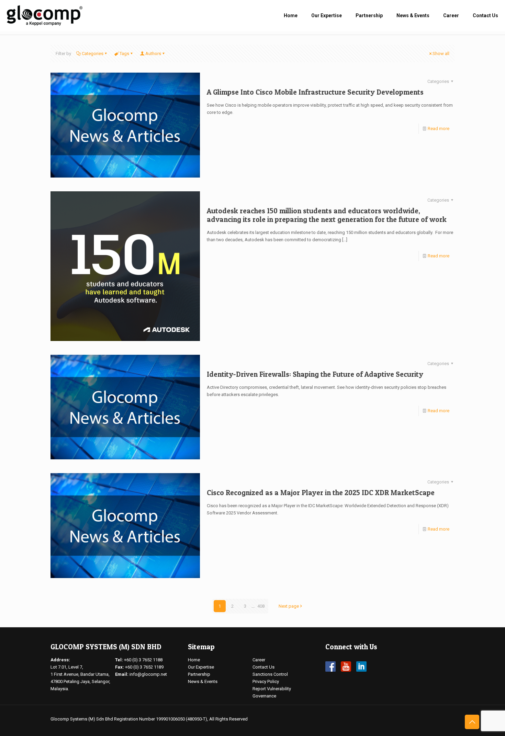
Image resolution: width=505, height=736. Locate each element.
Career (258, 659)
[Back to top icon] (472, 722)
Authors (153, 53)
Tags (124, 53)
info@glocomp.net (148, 674)
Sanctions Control (270, 674)
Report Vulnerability (271, 688)
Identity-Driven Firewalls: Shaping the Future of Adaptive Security (315, 374)
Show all (441, 53)
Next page (289, 606)
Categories (92, 53)
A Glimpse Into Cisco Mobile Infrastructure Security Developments (315, 92)
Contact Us (263, 667)
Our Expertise (201, 667)
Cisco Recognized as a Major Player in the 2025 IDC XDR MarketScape (321, 492)
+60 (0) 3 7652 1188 (143, 659)
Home (194, 659)
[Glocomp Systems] (45, 15)
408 (261, 606)
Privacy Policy (265, 681)
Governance (264, 695)
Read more (438, 128)
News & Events (202, 681)
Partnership (199, 674)
